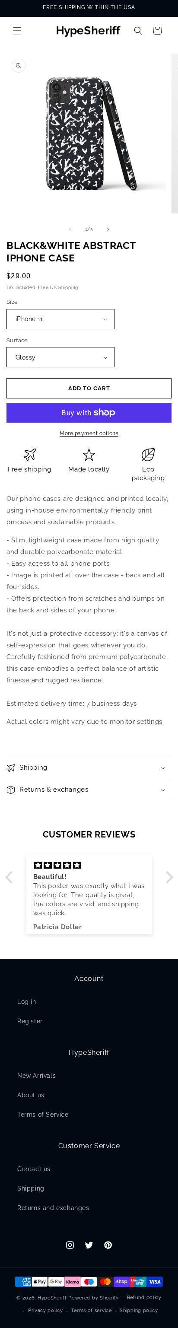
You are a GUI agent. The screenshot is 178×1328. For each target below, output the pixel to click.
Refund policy (144, 1297)
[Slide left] (69, 229)
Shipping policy (139, 1310)
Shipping (30, 1188)
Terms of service (91, 1310)
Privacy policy (45, 1310)
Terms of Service (43, 1114)
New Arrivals (36, 1075)
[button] (17, 30)
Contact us (34, 1169)
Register (30, 1021)
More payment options (89, 433)
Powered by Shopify (93, 1297)
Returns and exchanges (53, 1207)
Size (12, 302)
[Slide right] (108, 229)
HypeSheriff (52, 1297)
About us (30, 1095)
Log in (26, 1001)
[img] (89, 865)
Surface (17, 340)
